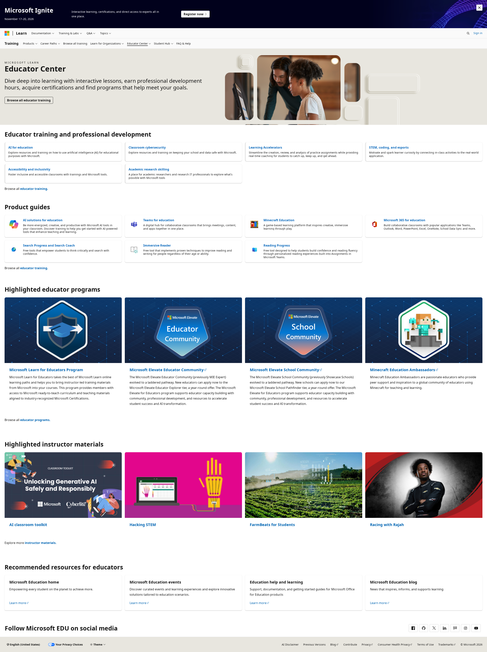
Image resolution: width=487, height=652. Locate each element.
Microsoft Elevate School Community (284, 370)
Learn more (17, 603)
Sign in (477, 33)
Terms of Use (425, 644)
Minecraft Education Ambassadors (402, 370)
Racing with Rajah (387, 525)
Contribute (350, 644)
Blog (333, 644)
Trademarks (445, 644)
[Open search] (468, 33)
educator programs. (35, 420)
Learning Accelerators (265, 147)
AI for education (20, 147)
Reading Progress (276, 245)
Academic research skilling (149, 169)
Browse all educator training (29, 100)
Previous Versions (314, 644)
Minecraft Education (278, 220)
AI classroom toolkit (28, 525)
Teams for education (158, 220)
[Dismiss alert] (479, 8)
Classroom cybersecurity (147, 147)
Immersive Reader (157, 245)
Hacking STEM (143, 525)
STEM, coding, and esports (389, 147)
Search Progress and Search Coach (49, 245)
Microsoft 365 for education (404, 220)
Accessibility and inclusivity (29, 169)
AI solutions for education (43, 220)
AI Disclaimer (290, 644)
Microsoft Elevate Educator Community (167, 370)
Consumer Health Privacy (394, 644)
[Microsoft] (7, 33)
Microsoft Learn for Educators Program (46, 370)
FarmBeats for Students (272, 525)
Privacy (366, 644)
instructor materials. (40, 543)
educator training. (34, 189)
